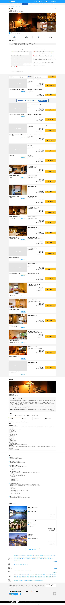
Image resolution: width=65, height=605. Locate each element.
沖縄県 (52, 577)
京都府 (39, 576)
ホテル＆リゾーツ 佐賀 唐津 (30, 555)
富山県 (17, 576)
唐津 (25, 564)
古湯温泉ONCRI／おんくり (35, 558)
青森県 (17, 574)
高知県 (31, 577)
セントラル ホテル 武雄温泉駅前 (39, 555)
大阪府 (41, 576)
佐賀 (18, 564)
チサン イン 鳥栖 (47, 558)
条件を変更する (52, 76)
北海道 (15, 574)
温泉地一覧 (54, 572)
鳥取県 (52, 576)
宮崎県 (47, 577)
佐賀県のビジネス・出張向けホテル (18, 580)
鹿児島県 (49, 577)
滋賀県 (36, 576)
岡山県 (15, 577)
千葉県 (44, 574)
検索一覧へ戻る (32, 549)
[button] (51, 27)
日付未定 (30, 76)
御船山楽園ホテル (29, 558)
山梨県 (52, 574)
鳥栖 (23, 564)
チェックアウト (21, 76)
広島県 (17, 577)
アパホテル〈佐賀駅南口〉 (53, 555)
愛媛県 (28, 577)
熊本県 (41, 577)
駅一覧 (55, 568)
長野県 (55, 574)
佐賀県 (36, 577)
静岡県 (25, 576)
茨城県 (39, 574)
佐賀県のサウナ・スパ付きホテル (39, 580)
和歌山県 (49, 576)
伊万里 (21, 564)
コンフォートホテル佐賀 (22, 555)
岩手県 (20, 574)
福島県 (31, 574)
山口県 (20, 577)
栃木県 (33, 574)
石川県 (20, 576)
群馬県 (36, 574)
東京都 (47, 574)
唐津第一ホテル (24, 558)
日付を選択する (50, 85)
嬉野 (14, 564)
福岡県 (33, 577)
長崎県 (39, 577)
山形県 (28, 574)
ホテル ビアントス (46, 555)
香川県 (25, 577)
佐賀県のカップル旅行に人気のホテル (29, 580)
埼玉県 (41, 574)
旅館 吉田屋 (51, 558)
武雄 (16, 564)
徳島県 (23, 577)
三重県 (33, 576)
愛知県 (31, 576)
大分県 (44, 577)
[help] (19, 33)
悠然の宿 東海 (42, 558)
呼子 (27, 564)
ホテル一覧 (54, 561)
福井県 (23, 576)
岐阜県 (28, 576)
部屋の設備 (23, 91)
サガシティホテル (16, 555)
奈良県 (47, 576)
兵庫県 (44, 576)
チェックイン (11, 76)
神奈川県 (49, 574)
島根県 (55, 576)
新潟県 (15, 576)
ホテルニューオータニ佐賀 (17, 558)
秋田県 (25, 574)
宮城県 (23, 574)
